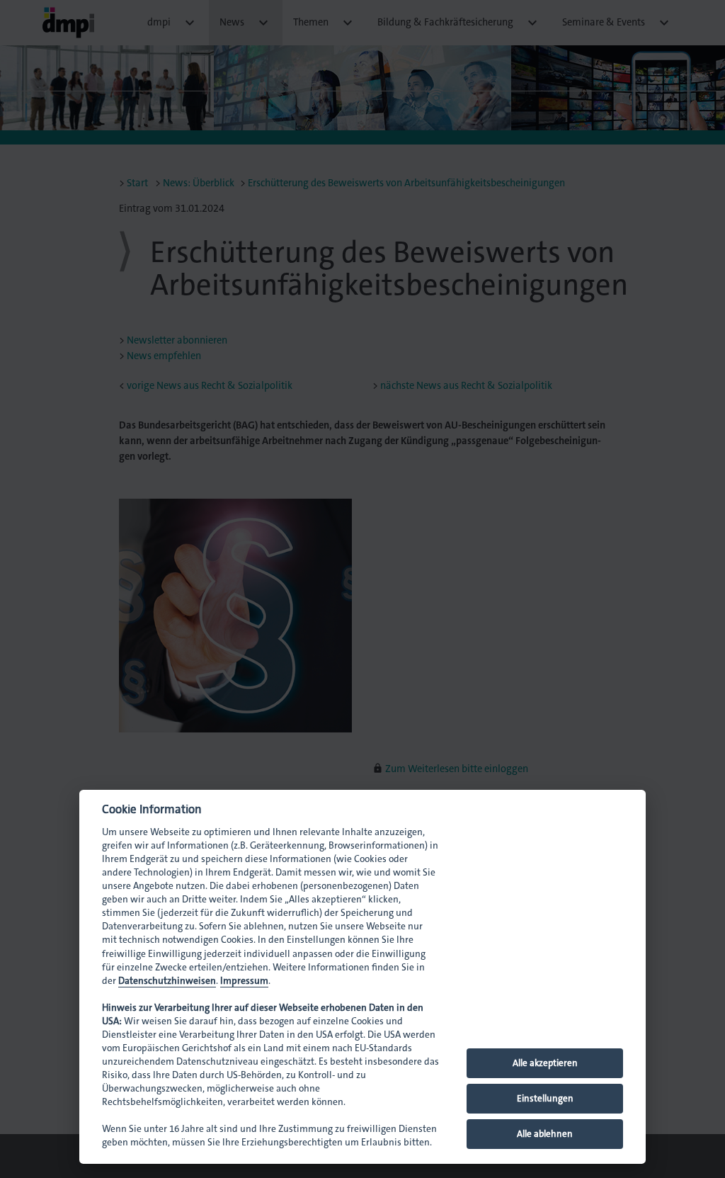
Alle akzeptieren (545, 1063)
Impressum (244, 981)
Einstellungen (545, 1098)
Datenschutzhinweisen (167, 981)
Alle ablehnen (545, 1134)
